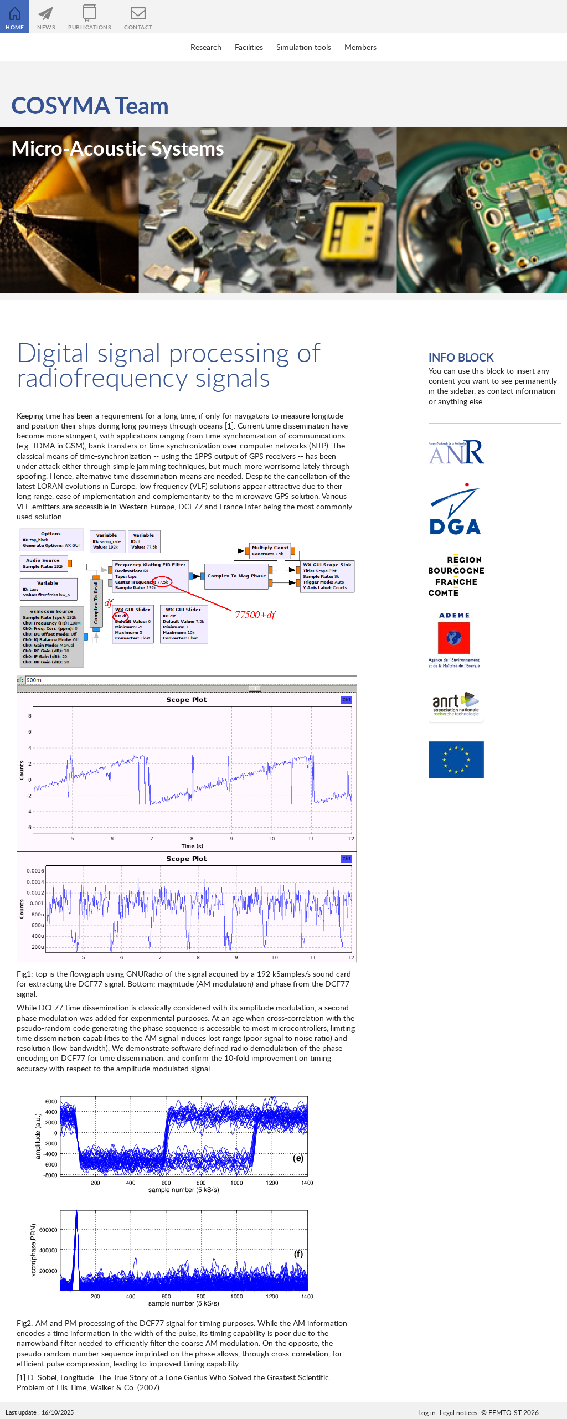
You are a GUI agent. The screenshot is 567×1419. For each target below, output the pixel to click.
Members (360, 47)
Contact (138, 27)
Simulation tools (303, 47)
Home (15, 27)
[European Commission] (456, 760)
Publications (89, 27)
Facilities (249, 47)
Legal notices (458, 1412)
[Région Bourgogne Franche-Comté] (456, 575)
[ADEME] (456, 641)
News (46, 27)
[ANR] (456, 452)
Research (205, 47)
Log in (427, 1412)
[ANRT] (456, 705)
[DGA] (456, 509)
